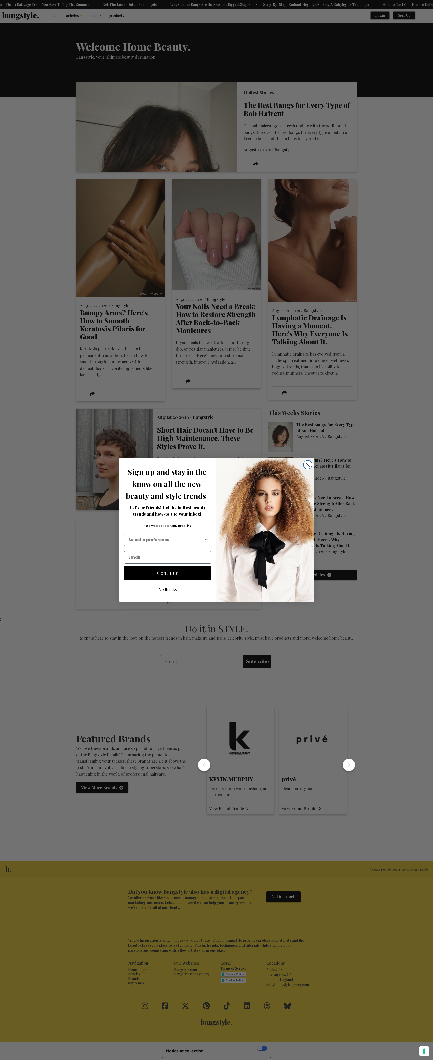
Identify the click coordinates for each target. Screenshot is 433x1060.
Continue (167, 572)
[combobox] (166, 540)
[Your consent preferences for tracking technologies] (424, 1051)
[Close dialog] (307, 464)
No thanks (167, 589)
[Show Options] (206, 540)
